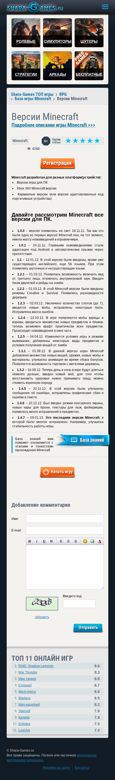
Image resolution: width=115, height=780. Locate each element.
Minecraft (20, 140)
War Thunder (27, 672)
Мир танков (27, 679)
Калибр (24, 717)
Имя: (15, 519)
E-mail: (16, 530)
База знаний (92, 440)
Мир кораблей (29, 704)
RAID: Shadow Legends (35, 666)
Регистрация (57, 163)
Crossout (25, 685)
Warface (24, 698)
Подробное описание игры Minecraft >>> (53, 125)
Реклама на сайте (56, 768)
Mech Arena (27, 692)
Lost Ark (24, 730)
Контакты (82, 768)
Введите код (72, 596)
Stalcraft (24, 711)
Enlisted (24, 724)
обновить (42, 617)
